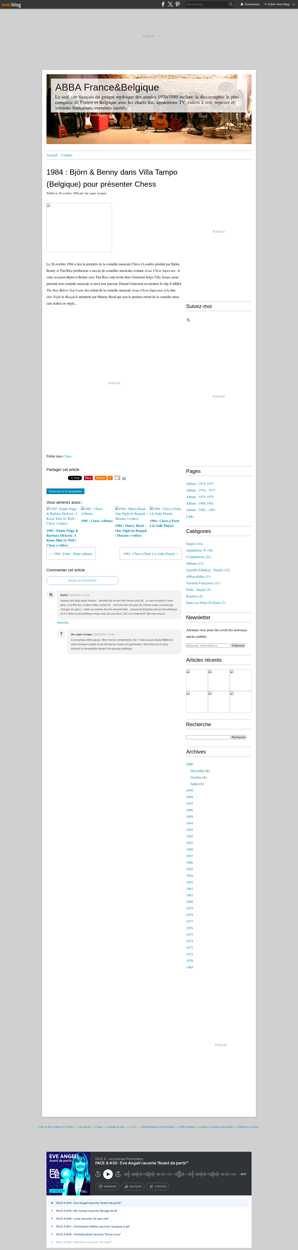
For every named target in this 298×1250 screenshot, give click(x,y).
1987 (189, 855)
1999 (189, 790)
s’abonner (110, 1186)
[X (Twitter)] (170, 4)
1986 (189, 862)
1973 (189, 947)
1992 (189, 836)
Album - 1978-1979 (200, 496)
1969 (189, 967)
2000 (189, 764)
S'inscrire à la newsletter (65, 491)
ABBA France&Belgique (107, 87)
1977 (189, 921)
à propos (160, 1186)
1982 (189, 888)
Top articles (85, 1126)
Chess (67, 456)
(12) (208, 569)
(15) (195, 563)
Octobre (196, 777)
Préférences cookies (248, 1126)
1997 (189, 803)
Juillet (194, 783)
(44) (194, 543)
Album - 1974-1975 (200, 483)
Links (190, 516)
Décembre (197, 770)
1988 (189, 849)
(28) (199, 550)
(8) (198, 589)
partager (135, 1186)
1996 (189, 810)
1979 (189, 908)
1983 (189, 882)
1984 (189, 875)
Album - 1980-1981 (200, 503)
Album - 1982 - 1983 (200, 509)
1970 (189, 960)
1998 (189, 797)
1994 (189, 823)
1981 (189, 895)
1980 (189, 901)
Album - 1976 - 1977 (200, 490)
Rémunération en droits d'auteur (158, 1126)
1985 (189, 869)
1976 (189, 928)
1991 (189, 842)
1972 (189, 954)
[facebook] (163, 4)
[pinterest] (177, 4)
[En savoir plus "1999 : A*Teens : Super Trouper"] (241, 702)
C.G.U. (134, 1126)
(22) (198, 556)
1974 (189, 941)
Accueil (51, 155)
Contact (67, 155)
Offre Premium (187, 1126)
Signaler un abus (116, 1126)
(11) (198, 576)
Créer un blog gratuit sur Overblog (56, 1126)
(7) (206, 602)
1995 (189, 816)
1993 (189, 829)
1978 (189, 914)
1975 (189, 934)
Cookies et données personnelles (216, 1126)
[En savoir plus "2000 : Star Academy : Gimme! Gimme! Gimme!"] (219, 680)
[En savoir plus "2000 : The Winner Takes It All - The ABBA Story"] (241, 680)
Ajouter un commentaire (82, 580)
